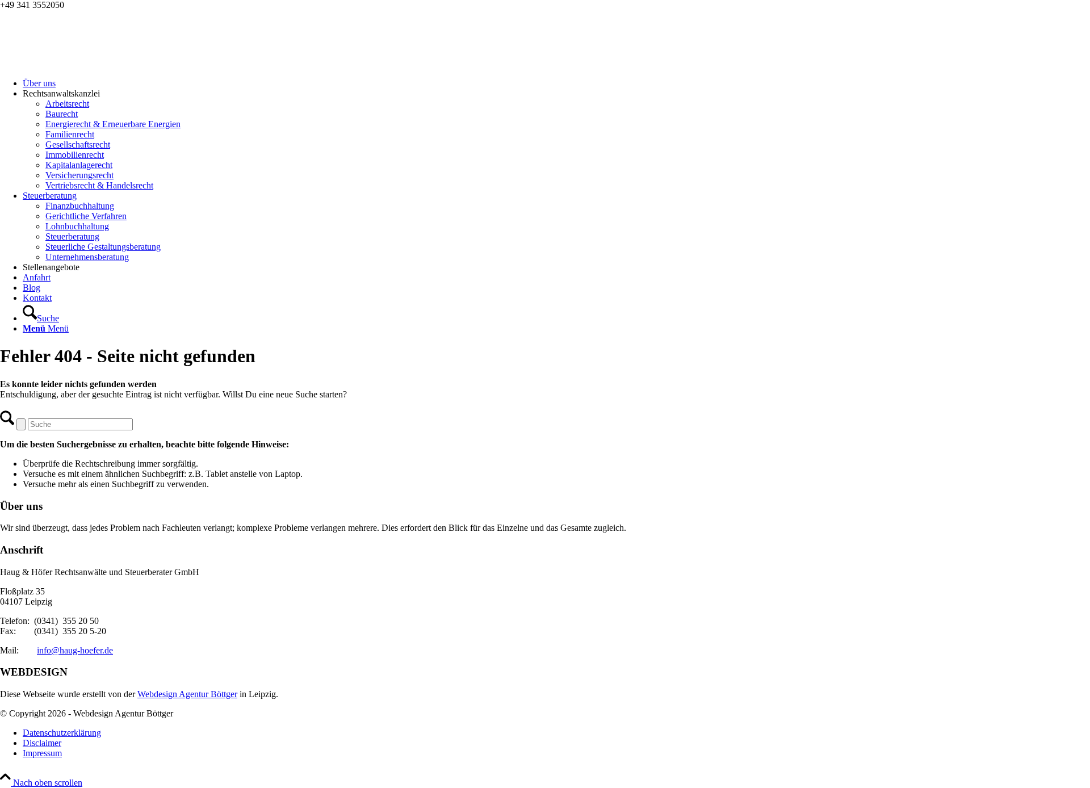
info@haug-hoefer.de (75, 650)
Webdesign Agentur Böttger (187, 694)
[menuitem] (556, 83)
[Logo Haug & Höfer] (85, 64)
